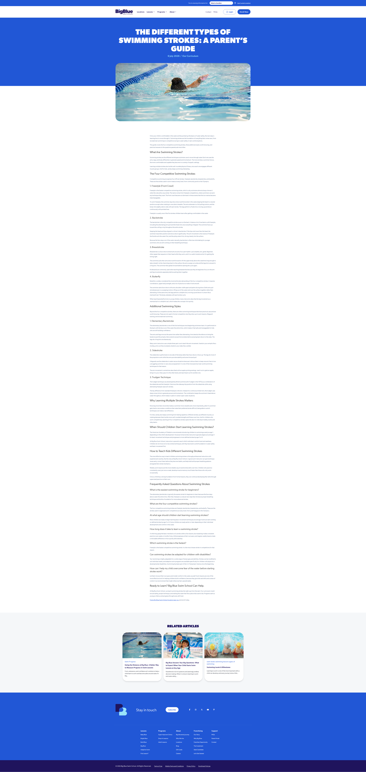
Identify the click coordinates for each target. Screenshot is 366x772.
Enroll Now (244, 12)
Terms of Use (158, 766)
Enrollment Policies (204, 766)
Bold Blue (144, 742)
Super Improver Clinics (165, 734)
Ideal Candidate (198, 749)
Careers (178, 753)
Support (214, 731)
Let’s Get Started (199, 753)
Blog (177, 746)
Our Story (197, 734)
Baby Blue (144, 734)
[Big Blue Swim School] (124, 11)
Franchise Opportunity (200, 742)
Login (231, 12)
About (178, 731)
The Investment (198, 746)
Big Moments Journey (182, 734)
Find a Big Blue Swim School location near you (164, 600)
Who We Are (180, 738)
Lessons (143, 731)
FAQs (215, 12)
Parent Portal (215, 738)
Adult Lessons (162, 742)
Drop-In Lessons (163, 738)
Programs (162, 731)
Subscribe (172, 710)
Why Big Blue (198, 738)
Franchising (198, 731)
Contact (208, 12)
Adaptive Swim (145, 749)
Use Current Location (243, 3)
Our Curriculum (190, 55)
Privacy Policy (191, 766)
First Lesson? (144, 753)
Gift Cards (179, 749)
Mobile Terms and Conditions (174, 766)
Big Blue (143, 746)
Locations (179, 742)
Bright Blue (144, 738)
